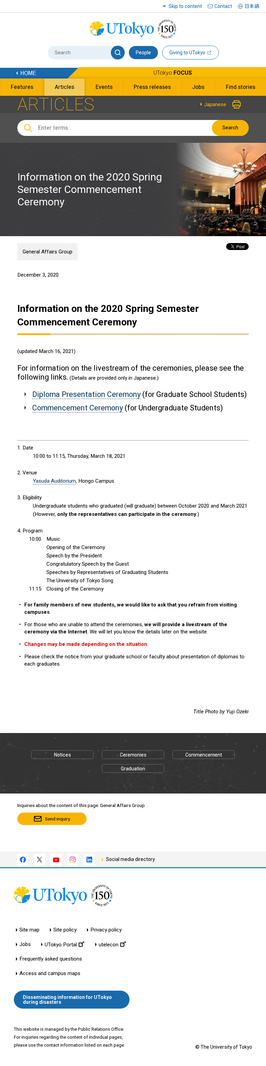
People (143, 52)
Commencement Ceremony (77, 408)
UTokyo (172, 72)
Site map (29, 930)
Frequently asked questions (50, 959)
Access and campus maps (49, 973)
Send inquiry (57, 819)
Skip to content (185, 6)
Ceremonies (133, 755)
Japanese (215, 104)
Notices (62, 755)
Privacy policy (106, 930)
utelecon (108, 944)
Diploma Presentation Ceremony (86, 394)
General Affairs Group (47, 252)
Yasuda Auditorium (54, 481)
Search (230, 127)
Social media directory (130, 859)
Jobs (25, 944)
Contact (223, 6)
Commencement (203, 755)
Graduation (133, 768)
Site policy (65, 930)
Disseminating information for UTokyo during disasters (67, 999)
